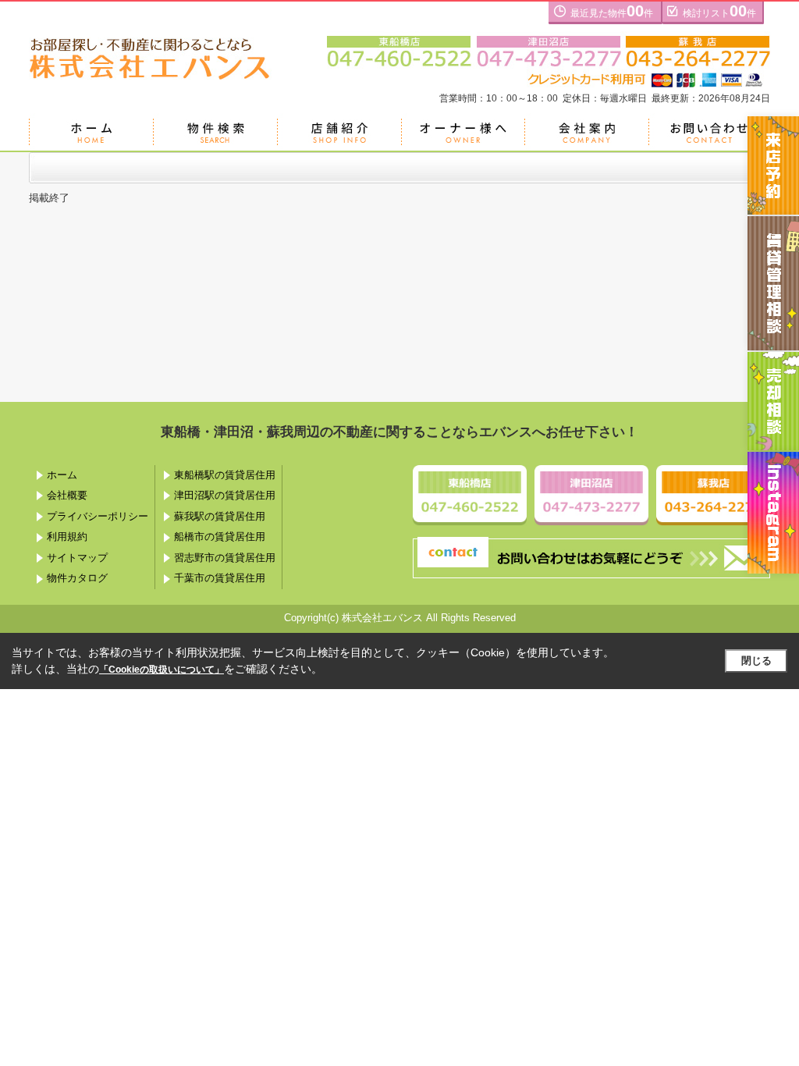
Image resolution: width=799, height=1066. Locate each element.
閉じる (756, 660)
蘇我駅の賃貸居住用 (219, 516)
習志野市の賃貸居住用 (224, 557)
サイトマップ (77, 557)
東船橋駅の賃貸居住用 (224, 475)
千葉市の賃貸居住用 (219, 578)
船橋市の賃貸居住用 (219, 536)
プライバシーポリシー (97, 516)
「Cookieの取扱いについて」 (161, 669)
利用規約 (67, 536)
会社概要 (67, 495)
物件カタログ (77, 578)
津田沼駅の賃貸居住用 (224, 495)
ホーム (62, 475)
